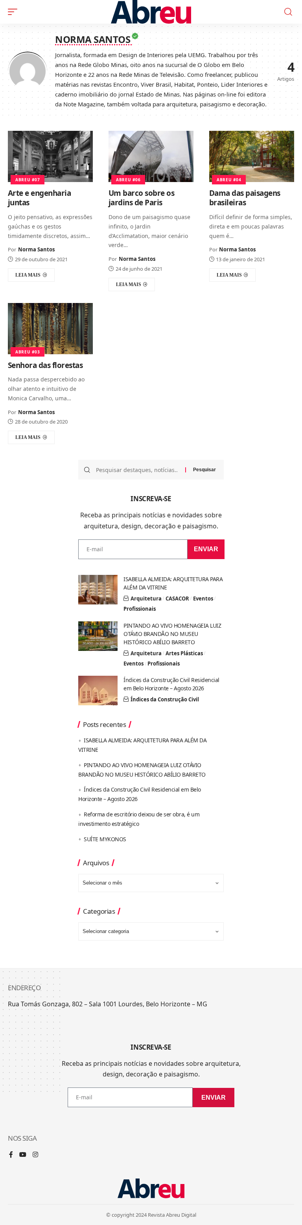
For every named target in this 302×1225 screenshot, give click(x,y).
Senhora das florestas (45, 365)
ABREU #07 (27, 179)
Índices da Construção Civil (165, 699)
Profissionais (139, 608)
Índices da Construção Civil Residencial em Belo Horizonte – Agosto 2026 (171, 684)
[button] (14, 12)
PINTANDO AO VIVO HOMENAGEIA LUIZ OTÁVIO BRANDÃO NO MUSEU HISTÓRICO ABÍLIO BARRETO (172, 634)
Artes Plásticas (184, 653)
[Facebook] (11, 1155)
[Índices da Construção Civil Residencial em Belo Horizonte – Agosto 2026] (98, 690)
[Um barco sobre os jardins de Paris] (151, 156)
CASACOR (177, 598)
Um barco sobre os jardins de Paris (142, 198)
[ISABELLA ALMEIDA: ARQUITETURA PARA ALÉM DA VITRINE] (98, 589)
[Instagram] (35, 1155)
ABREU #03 (27, 352)
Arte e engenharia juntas (39, 198)
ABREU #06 (128, 179)
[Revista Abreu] (151, 12)
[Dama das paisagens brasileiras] (251, 156)
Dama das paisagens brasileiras (244, 198)
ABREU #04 (229, 179)
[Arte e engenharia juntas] (50, 156)
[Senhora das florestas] (50, 328)
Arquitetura (146, 598)
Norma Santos (36, 249)
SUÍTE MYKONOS (105, 839)
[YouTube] (23, 1155)
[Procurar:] (137, 470)
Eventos (203, 598)
